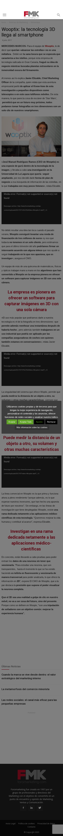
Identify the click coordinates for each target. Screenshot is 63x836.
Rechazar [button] (51, 422)
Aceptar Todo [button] (25, 422)
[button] (58, 15)
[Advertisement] (31, 5)
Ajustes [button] (39, 422)
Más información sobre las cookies (32, 427)
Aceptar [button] (11, 422)
